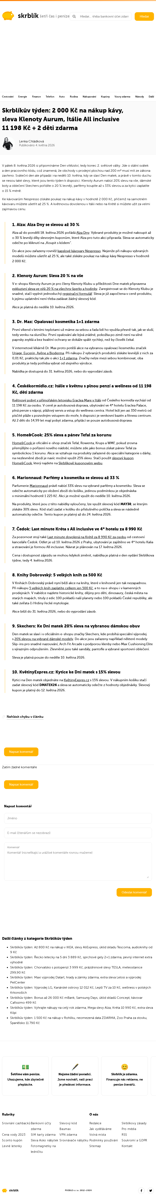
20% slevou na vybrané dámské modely (43, 639)
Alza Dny (82, 233)
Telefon (50, 96)
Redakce (95, 1123)
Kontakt (127, 1146)
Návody (139, 96)
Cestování (7, 96)
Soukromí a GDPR (134, 1140)
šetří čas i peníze (55, 16)
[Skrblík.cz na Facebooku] (141, 1190)
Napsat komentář (21, 751)
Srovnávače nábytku (74, 1140)
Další (151, 96)
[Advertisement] (78, 61)
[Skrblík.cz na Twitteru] (150, 1190)
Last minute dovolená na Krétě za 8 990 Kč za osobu (86, 537)
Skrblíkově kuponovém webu (80, 463)
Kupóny (105, 96)
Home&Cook (22, 443)
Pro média (129, 1129)
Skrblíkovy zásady (134, 1123)
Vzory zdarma (122, 96)
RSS (124, 1134)
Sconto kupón (12, 1140)
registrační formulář (77, 294)
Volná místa (97, 1134)
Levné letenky (12, 1146)
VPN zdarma (68, 1134)
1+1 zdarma (68, 358)
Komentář (13, 847)
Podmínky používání (103, 1140)
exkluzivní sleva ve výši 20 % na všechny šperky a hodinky (54, 289)
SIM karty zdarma (43, 1134)
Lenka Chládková (31, 141)
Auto (62, 96)
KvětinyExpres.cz (76, 680)
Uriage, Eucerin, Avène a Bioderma (38, 353)
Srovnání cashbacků (16, 1123)
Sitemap (95, 1146)
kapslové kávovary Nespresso (79, 251)
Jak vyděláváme (100, 1129)
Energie (22, 96)
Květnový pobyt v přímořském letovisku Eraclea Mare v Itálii (56, 400)
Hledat (144, 16)
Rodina (74, 96)
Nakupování (89, 96)
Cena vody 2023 (14, 1134)
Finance (36, 96)
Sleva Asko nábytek (44, 1140)
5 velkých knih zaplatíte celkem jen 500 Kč (61, 588)
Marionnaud (39, 486)
